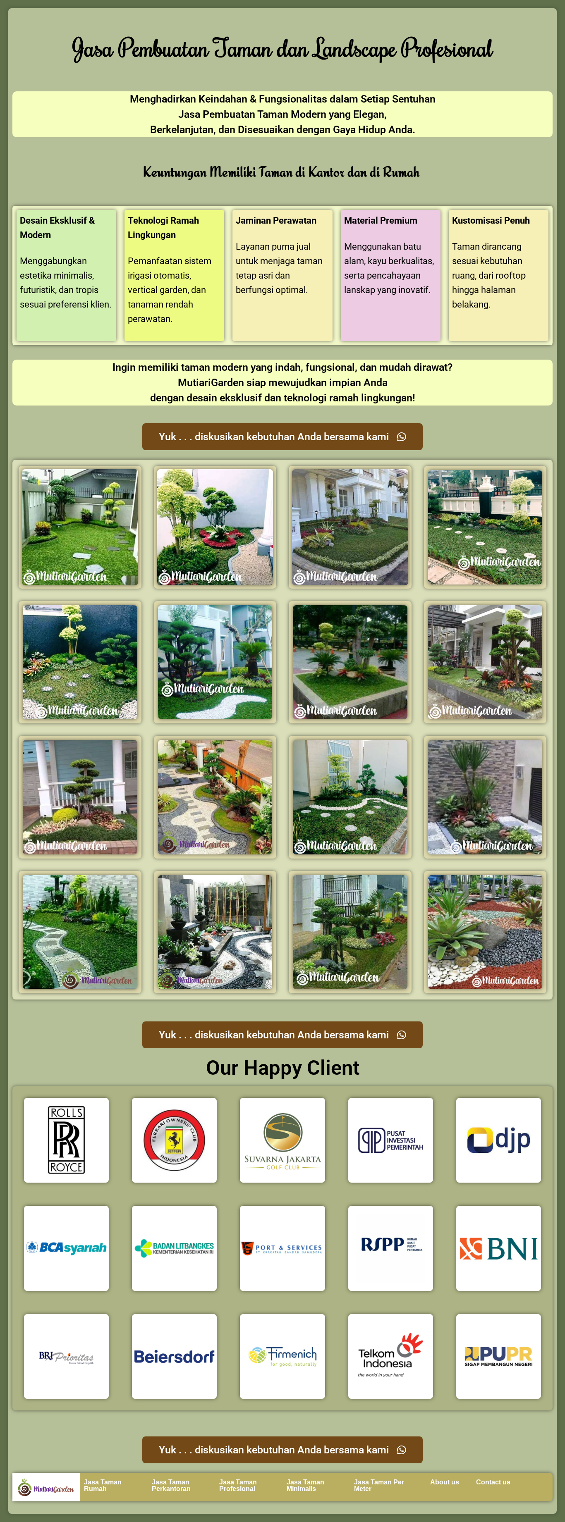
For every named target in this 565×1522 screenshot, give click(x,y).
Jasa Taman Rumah (103, 1485)
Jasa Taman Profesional (238, 1485)
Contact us (493, 1482)
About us (444, 1482)
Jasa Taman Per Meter (379, 1485)
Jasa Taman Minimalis (305, 1485)
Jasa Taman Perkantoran (171, 1485)
